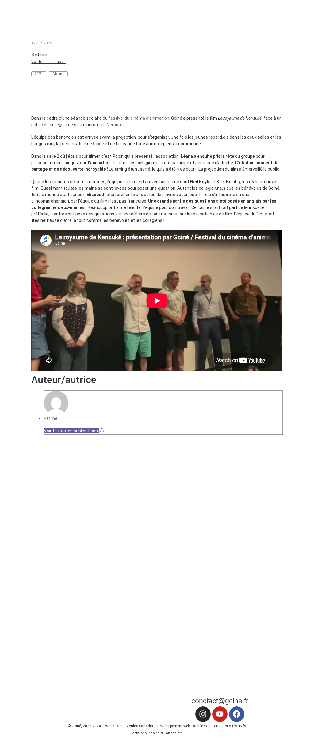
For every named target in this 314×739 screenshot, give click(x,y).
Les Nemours (112, 124)
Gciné (98, 143)
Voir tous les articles (48, 62)
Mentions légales (145, 733)
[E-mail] (102, 430)
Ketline (50, 418)
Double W (199, 726)
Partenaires (173, 733)
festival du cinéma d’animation (139, 118)
